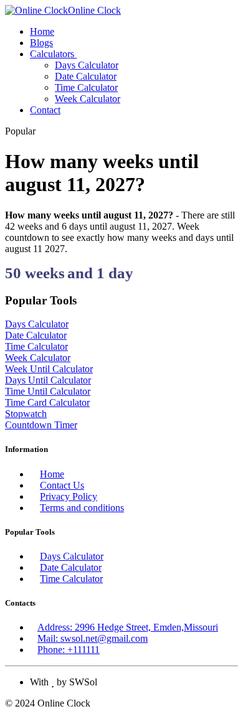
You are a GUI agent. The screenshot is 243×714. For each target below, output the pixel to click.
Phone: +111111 (68, 649)
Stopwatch (26, 413)
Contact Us (62, 485)
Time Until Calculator (47, 391)
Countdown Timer (41, 425)
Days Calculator (86, 65)
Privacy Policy (68, 496)
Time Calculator (86, 87)
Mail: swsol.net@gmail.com (92, 638)
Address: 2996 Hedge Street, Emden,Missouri (127, 627)
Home (42, 31)
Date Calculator (86, 76)
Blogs (41, 42)
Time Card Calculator (47, 402)
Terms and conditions (82, 507)
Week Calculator (87, 98)
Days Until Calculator (48, 380)
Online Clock (94, 10)
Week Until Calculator (49, 369)
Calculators (53, 54)
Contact (45, 110)
